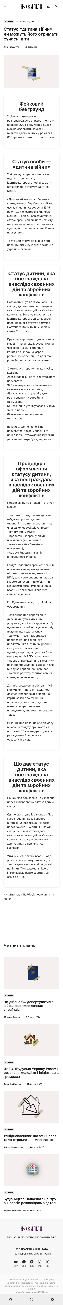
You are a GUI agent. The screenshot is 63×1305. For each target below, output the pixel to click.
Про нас (11, 1237)
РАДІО (21, 1237)
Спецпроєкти (23, 1249)
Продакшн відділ (45, 1237)
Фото (45, 1249)
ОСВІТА (30, 1237)
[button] (5, 6)
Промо (47, 1254)
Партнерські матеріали (28, 1254)
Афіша (36, 1249)
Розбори (9, 21)
